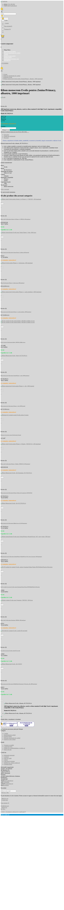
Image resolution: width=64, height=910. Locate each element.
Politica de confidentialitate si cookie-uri (14, 748)
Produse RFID (8, 736)
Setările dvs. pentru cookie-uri (12, 763)
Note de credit (7, 758)
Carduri (6, 733)
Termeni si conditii (9, 745)
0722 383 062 (11, 4)
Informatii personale (9, 755)
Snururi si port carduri (10, 739)
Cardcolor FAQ (8, 746)
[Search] (2, 16)
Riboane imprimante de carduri (12, 738)
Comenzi (6, 757)
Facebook (6, 785)
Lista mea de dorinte (9, 761)
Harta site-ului (7, 749)
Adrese (6, 760)
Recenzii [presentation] (6, 137)
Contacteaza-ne (9, 783)
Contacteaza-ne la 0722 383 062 (15, 132)
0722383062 (6, 782)
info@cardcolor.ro (12, 5)
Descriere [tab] (6, 134)
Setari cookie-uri (5, 814)
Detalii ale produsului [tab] (9, 136)
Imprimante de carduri (10, 735)
